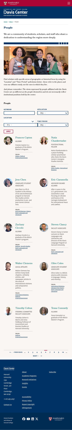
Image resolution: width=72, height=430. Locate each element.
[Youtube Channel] (28, 419)
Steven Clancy (59, 225)
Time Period (42, 121)
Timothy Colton (23, 308)
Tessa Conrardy (59, 308)
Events (24, 387)
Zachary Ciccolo (19, 226)
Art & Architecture (20, 211)
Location (8, 118)
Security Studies (25, 246)
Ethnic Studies (55, 168)
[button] (21, 125)
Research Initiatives (29, 380)
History (17, 156)
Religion (17, 246)
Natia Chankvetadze (58, 139)
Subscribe (52, 372)
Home (5, 22)
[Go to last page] (41, 355)
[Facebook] (23, 419)
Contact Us (8, 405)
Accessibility (26, 397)
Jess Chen (20, 180)
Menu (69, 4)
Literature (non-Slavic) (57, 288)
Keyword (8, 109)
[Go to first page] (9, 352)
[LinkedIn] (32, 419)
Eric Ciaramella (59, 180)
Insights (25, 383)
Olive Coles (57, 264)
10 (63, 352)
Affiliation (42, 109)
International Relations (21, 295)
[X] (36, 419)
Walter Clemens (23, 264)
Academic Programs (29, 376)
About (11, 22)
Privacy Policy (27, 401)
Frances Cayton (23, 138)
